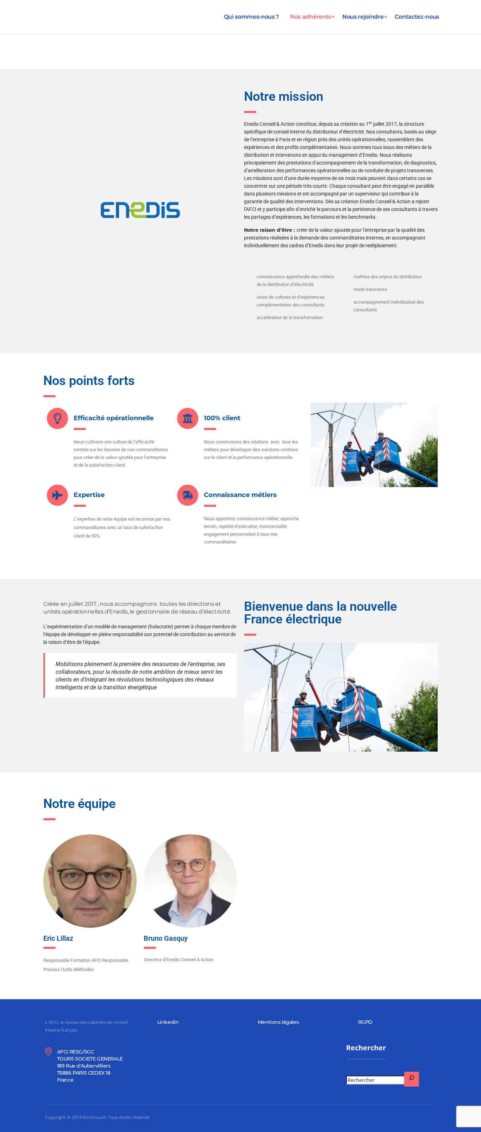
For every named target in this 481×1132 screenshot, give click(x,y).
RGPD (365, 1022)
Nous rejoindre (363, 16)
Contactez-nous (417, 16)
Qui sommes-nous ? (251, 16)
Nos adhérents (310, 16)
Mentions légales (278, 1022)
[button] (340, 697)
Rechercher (366, 1047)
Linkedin (168, 1022)
